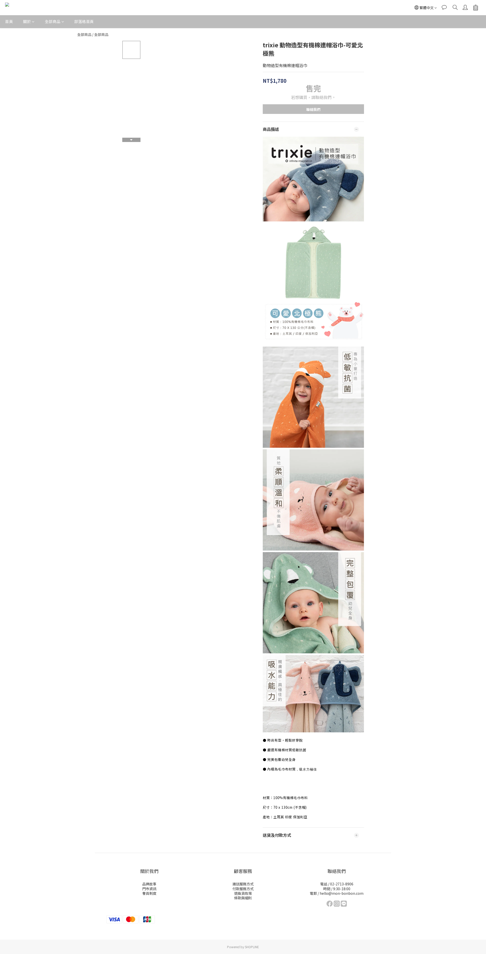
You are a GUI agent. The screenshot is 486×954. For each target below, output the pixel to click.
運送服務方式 (243, 883)
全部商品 (52, 21)
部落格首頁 (84, 21)
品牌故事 (149, 883)
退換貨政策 (243, 893)
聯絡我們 (313, 109)
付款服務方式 (243, 888)
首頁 (9, 21)
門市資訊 (149, 888)
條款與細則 (243, 897)
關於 (27, 21)
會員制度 (149, 893)
